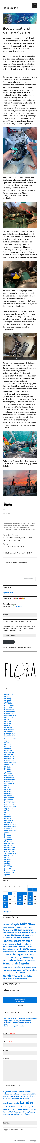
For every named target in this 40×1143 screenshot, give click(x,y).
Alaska (9, 924)
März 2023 (8, 774)
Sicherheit (32, 1109)
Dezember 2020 (10, 824)
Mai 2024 (7, 747)
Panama (6, 955)
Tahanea (34, 967)
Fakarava (26, 938)
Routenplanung (27, 958)
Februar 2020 (9, 844)
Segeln (24, 963)
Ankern (25, 924)
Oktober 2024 (9, 737)
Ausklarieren (7, 927)
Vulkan (16, 973)
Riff (13, 957)
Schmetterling (30, 960)
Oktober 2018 (9, 873)
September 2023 (10, 762)
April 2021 (7, 816)
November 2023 (9, 758)
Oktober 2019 (9, 851)
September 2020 (10, 830)
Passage (17, 954)
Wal (25, 973)
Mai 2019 (7, 861)
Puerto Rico (6, 958)
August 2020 (8, 832)
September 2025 (10, 716)
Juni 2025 (7, 721)
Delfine (15, 935)
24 (5, 903)
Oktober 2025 (9, 714)
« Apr (5, 912)
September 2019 (10, 853)
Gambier (13, 944)
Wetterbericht (7, 978)
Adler (4, 924)
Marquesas (31, 949)
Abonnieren (9, 642)
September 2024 (10, 739)
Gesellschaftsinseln (10, 946)
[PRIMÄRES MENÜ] (34, 5)
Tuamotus (31, 970)
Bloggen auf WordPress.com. (13, 1130)
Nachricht (6, 1059)
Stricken (28, 967)
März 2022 (8, 795)
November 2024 (10, 735)
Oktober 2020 (9, 828)
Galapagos (6, 944)
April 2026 (8, 702)
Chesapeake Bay (16, 933)
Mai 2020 (7, 838)
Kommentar (28, 579)
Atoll (33, 924)
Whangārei (17, 978)
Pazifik (25, 954)
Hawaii (30, 946)
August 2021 (8, 809)
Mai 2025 (7, 723)
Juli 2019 (7, 857)
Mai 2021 (7, 814)
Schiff (9, 1109)
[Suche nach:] (20, 615)
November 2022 (9, 780)
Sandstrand (13, 960)
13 (20, 896)
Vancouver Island (8, 973)
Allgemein (7, 1091)
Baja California (24, 927)
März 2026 (8, 704)
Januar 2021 (8, 822)
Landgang (8, 1103)
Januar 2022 (8, 799)
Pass (10, 955)
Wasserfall (18, 976)
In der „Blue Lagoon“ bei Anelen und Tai (17, 1022)
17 (5, 900)
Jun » (9, 912)
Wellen (24, 976)
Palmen (33, 951)
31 (5, 906)
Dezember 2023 (9, 756)
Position (7, 1024)
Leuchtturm (16, 949)
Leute (23, 949)
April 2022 (8, 793)
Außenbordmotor (23, 527)
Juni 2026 (7, 698)
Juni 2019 (7, 859)
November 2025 (9, 712)
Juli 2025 (7, 719)
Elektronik (21, 529)
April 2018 (7, 875)
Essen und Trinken (12, 937)
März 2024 (8, 750)
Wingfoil (24, 978)
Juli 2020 (7, 834)
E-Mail (9, 1042)
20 (20, 900)
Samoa (5, 960)
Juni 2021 (7, 813)
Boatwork (24, 526)
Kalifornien (7, 949)
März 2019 (8, 865)
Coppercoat (32, 932)
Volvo (33, 529)
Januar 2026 (8, 708)
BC (31, 927)
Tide (18, 970)
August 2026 (8, 694)
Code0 (25, 932)
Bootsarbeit (7, 529)
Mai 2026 (7, 700)
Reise (5, 1109)
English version (8, 593)
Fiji (31, 938)
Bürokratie (6, 932)
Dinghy (14, 529)
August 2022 (8, 785)
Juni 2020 (7, 836)
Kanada (26, 1099)
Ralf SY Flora (31, 524)
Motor (28, 529)
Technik (13, 970)
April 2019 (7, 863)
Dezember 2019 (9, 847)
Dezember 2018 (9, 871)
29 (30, 903)
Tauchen (6, 970)
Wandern (8, 975)
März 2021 (8, 818)
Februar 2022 (9, 797)
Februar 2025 (9, 729)
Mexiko (5, 952)
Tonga (22, 970)
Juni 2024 (7, 745)
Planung (31, 955)
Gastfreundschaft (24, 944)
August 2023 (8, 764)
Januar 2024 (8, 754)
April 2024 (8, 748)
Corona (5, 935)
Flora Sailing (10, 7)
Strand (22, 967)
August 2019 (8, 855)
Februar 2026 (9, 706)
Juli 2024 (7, 743)
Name (9, 1033)
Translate (18, 606)
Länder (31, 526)
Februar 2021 (8, 820)
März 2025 (8, 727)
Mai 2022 (7, 791)
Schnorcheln (11, 963)
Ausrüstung (14, 1094)
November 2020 (10, 826)
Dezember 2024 (9, 733)
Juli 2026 (7, 696)
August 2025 (8, 717)
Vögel (21, 973)
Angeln (15, 924)
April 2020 (8, 840)
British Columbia (24, 930)
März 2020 (8, 842)
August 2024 (8, 741)
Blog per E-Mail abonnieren (17, 621)
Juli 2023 (7, 766)
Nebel (17, 951)
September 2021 (10, 807)
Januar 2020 (8, 846)
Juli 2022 (7, 787)
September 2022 (10, 783)
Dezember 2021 (9, 801)
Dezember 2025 (9, 710)
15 (30, 896)
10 (5, 896)
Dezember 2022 (9, 778)
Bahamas (17, 526)
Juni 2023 (7, 768)
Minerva (11, 952)
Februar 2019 (9, 867)
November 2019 (9, 849)
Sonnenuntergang (10, 967)
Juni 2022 (7, 789)
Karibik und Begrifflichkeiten (14, 1026)
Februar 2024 (9, 752)
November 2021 (9, 803)
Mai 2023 (7, 770)
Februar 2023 (9, 776)
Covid (10, 935)
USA (11, 1112)
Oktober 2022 (9, 781)
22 (30, 900)
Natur (12, 1106)
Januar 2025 (8, 731)
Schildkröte (22, 960)
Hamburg (24, 946)
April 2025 (8, 725)
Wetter (30, 976)
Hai (20, 946)
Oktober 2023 (9, 760)
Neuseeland (24, 951)
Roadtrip (18, 958)
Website (5, 1050)
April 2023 (7, 772)
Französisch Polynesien (17, 941)
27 (20, 903)
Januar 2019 (8, 869)
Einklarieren (28, 935)
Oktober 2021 (9, 805)
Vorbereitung (19, 1114)
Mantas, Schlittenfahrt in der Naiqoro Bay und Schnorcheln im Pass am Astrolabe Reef (20, 1019)
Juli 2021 (7, 811)
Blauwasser (31, 1094)
